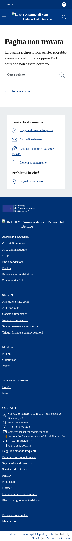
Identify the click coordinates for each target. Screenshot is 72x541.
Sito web (13, 534)
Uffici (5, 255)
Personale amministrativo (17, 274)
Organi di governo (13, 243)
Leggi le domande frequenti (19, 451)
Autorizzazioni (11, 307)
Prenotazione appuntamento (19, 457)
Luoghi (6, 387)
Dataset (6, 488)
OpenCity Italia (45, 534)
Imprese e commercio (15, 320)
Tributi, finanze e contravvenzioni (22, 332)
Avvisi (6, 366)
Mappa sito (9, 521)
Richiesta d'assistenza (15, 469)
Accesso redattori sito (58, 538)
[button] (10, 4)
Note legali (9, 481)
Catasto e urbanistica (14, 314)
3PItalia (36, 538)
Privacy (7, 475)
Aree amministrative (14, 249)
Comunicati (9, 359)
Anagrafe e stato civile (15, 301)
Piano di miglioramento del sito (21, 500)
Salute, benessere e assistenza (20, 326)
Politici (6, 268)
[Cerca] (62, 75)
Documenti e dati (12, 280)
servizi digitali (28, 534)
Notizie (6, 353)
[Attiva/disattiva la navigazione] (4, 16)
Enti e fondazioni (12, 262)
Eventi (6, 393)
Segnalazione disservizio (17, 463)
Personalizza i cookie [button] (15, 515)
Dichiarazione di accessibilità (19, 494)
